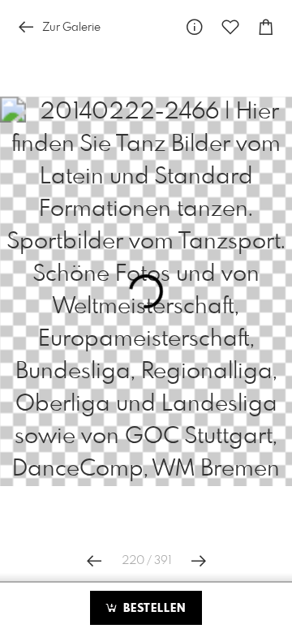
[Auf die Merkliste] (230, 27)
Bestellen (152, 608)
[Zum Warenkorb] (266, 27)
